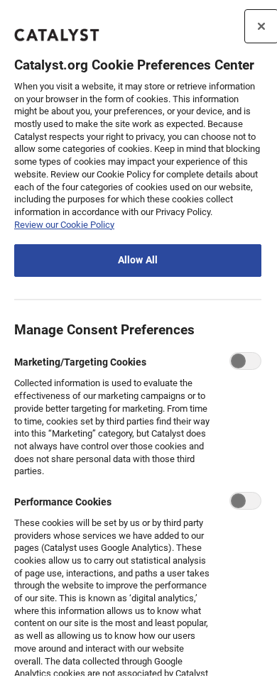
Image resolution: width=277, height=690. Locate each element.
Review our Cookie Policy (64, 224)
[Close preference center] (261, 26)
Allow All (138, 260)
